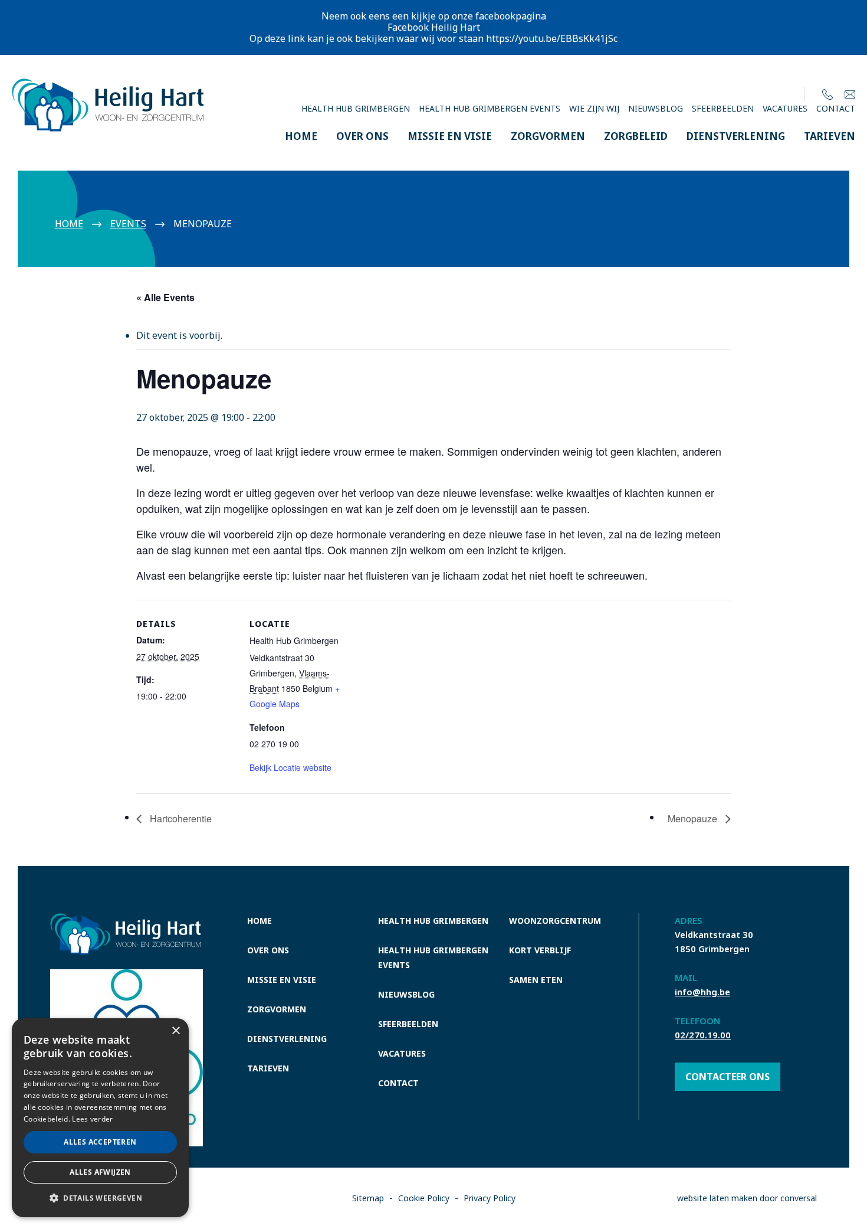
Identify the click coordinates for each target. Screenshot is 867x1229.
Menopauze (694, 818)
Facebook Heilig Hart (433, 27)
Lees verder (92, 1119)
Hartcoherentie (179, 818)
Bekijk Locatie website (290, 767)
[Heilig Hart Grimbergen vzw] (107, 85)
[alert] (100, 1117)
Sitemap (368, 1198)
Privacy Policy (489, 1198)
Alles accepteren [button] (100, 1142)
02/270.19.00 (703, 1035)
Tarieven (829, 136)
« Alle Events (165, 297)
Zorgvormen (548, 136)
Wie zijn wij (594, 108)
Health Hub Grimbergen (355, 108)
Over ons (362, 136)
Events (128, 223)
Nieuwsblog (655, 108)
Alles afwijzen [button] (100, 1172)
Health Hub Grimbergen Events (489, 108)
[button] (100, 1198)
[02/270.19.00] (827, 94)
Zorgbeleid (636, 136)
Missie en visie (450, 136)
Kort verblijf (540, 950)
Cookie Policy (423, 1198)
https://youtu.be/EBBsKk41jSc (552, 38)
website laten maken (717, 1198)
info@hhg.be (702, 992)
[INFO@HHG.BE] (850, 94)
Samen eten (536, 979)
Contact (835, 108)
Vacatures (785, 108)
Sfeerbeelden (723, 108)
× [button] (175, 1031)
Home (301, 136)
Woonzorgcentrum (555, 920)
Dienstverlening (736, 136)
